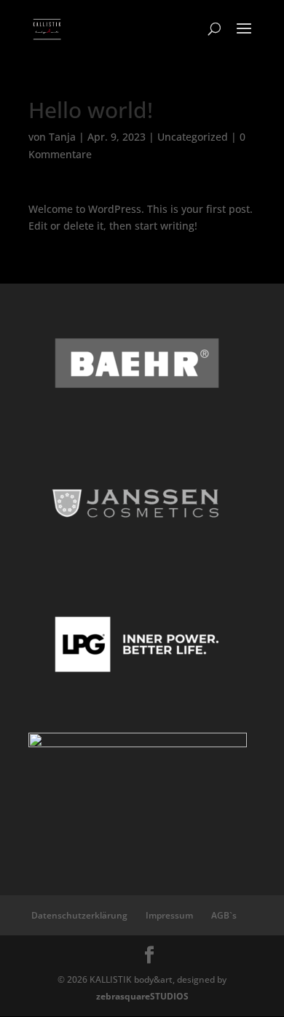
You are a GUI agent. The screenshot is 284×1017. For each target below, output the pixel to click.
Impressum (169, 915)
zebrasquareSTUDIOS (142, 996)
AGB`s (224, 915)
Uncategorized (192, 137)
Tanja (62, 137)
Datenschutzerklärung (79, 915)
